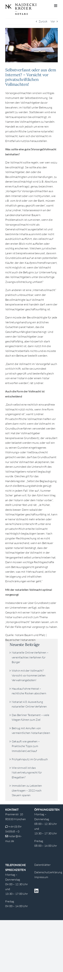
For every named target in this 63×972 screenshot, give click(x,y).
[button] (6, 966)
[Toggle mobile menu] (56, 5)
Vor (53, 21)
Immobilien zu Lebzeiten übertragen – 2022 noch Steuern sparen (27, 790)
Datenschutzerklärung (48, 872)
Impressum (41, 877)
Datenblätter (42, 864)
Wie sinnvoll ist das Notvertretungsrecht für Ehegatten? (27, 772)
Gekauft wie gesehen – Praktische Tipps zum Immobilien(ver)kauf (26, 746)
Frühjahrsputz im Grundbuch (30, 759)
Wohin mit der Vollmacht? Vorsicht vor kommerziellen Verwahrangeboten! (29, 675)
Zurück (43, 21)
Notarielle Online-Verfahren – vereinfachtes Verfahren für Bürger (30, 657)
